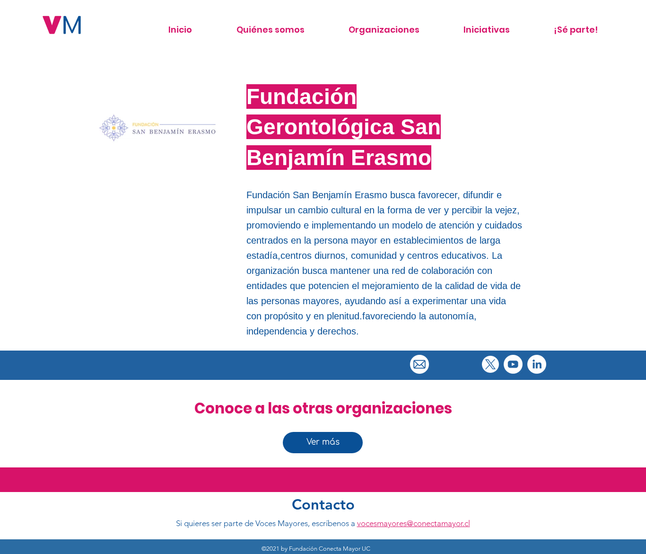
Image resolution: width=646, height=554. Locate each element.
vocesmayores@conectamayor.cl (413, 523)
